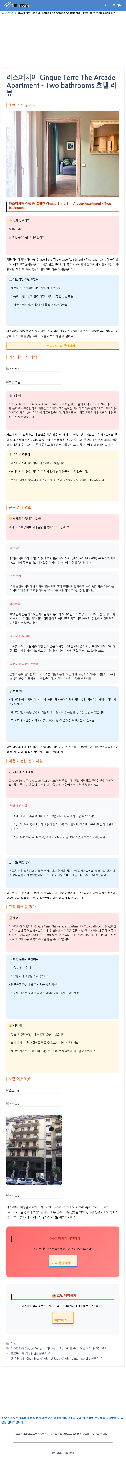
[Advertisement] (63, 44)
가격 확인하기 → (63, 1263)
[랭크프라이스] (16, 5)
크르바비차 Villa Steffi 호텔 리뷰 (30, 1353)
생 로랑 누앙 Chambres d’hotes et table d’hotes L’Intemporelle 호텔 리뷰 (56, 1358)
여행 (10, 12)
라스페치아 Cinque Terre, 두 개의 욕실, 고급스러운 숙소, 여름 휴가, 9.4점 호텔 (58, 1348)
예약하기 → (63, 1320)
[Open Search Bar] (104, 5)
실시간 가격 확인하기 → (63, 346)
